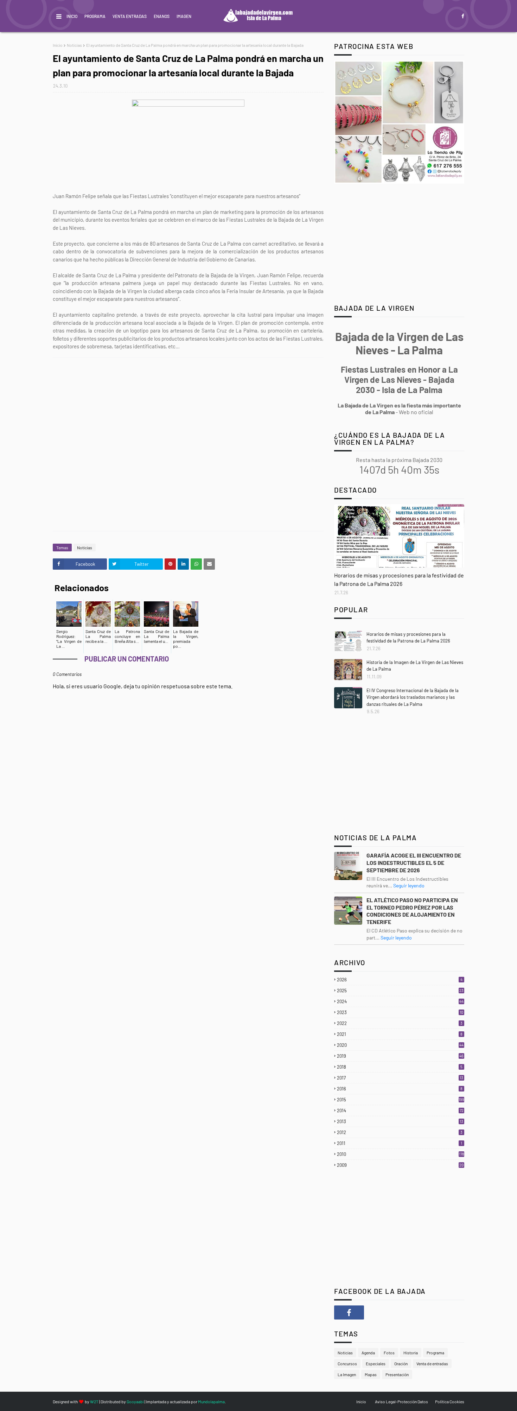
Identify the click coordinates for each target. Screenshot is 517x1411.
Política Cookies (449, 1401)
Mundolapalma (211, 1401)
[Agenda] (399, 536)
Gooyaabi (135, 1401)
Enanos (162, 16)
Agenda (368, 1352)
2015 (400, 1099)
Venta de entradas (432, 1363)
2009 (400, 1165)
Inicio (71, 16)
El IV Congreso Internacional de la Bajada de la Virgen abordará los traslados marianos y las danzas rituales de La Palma (412, 697)
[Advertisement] (191, 444)
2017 (400, 1078)
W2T (94, 1401)
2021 (399, 1034)
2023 (400, 1012)
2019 (400, 1056)
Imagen (184, 16)
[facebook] (461, 16)
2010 (400, 1154)
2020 (400, 1045)
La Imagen (347, 1374)
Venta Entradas (130, 16)
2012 (399, 1132)
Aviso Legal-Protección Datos (401, 1401)
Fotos (389, 1352)
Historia (410, 1352)
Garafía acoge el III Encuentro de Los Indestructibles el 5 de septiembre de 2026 (413, 862)
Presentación (397, 1374)
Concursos (347, 1363)
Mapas (371, 1374)
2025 (400, 990)
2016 (399, 1089)
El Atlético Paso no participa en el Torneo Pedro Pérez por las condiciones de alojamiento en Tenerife (412, 911)
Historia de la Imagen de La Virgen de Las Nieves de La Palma (414, 665)
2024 (400, 1001)
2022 (399, 1023)
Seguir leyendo (409, 885)
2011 (399, 1143)
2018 (399, 1067)
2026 (399, 979)
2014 (400, 1110)
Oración (401, 1363)
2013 (400, 1121)
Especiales (375, 1363)
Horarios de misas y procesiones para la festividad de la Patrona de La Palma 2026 (399, 579)
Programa (95, 16)
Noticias (74, 45)
